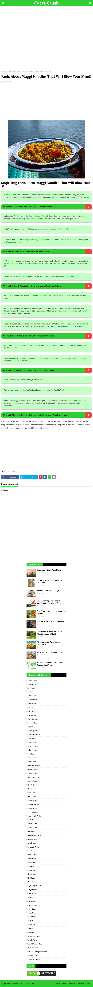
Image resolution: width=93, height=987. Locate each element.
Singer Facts (31, 913)
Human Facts (32, 828)
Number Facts (32, 870)
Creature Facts (32, 746)
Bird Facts (31, 711)
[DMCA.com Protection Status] (42, 976)
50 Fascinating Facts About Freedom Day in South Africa (49, 602)
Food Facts (10, 71)
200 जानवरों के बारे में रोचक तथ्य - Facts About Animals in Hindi (49, 633)
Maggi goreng (68, 276)
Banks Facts (31, 703)
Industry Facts (32, 831)
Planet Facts (31, 874)
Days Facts (31, 754)
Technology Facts (33, 936)
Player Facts (31, 882)
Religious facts (32, 890)
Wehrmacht (42, 219)
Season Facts (32, 905)
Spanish (30, 921)
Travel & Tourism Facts (35, 944)
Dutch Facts (31, 762)
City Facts (30, 727)
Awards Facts (32, 700)
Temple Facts (32, 940)
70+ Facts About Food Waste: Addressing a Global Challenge (35, 370)
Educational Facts (33, 765)
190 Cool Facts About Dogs (48, 591)
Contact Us (72, 984)
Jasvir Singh (7, 82)
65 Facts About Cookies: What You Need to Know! (31, 252)
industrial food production (76, 401)
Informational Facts (34, 835)
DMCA (88, 984)
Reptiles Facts (32, 893)
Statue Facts (31, 932)
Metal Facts (31, 855)
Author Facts (31, 696)
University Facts (33, 955)
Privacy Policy (61, 984)
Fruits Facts (31, 796)
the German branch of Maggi (37, 216)
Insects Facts (32, 839)
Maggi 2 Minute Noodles (42, 295)
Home (3, 71)
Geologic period (33, 804)
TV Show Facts (32, 948)
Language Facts (33, 847)
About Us (81, 984)
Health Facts (31, 820)
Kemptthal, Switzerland (67, 229)
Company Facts (32, 731)
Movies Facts (32, 862)
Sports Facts (31, 924)
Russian (30, 897)
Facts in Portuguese (34, 777)
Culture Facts (32, 750)
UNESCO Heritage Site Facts (37, 952)
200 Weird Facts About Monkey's (50, 621)
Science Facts (32, 901)
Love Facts (31, 851)
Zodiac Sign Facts (33, 959)
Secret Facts (31, 909)
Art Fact (30, 692)
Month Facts (31, 859)
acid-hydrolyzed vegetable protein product (39, 240)
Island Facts (31, 843)
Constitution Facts (33, 734)
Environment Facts (33, 769)
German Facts (32, 808)
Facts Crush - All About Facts (24, 984)
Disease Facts (32, 758)
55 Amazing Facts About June (49, 570)
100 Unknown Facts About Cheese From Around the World (34, 207)
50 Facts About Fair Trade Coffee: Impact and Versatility (33, 336)
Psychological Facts (34, 886)
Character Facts (32, 719)
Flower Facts (31, 789)
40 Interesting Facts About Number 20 (48, 643)
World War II (12, 195)
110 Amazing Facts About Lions (50, 652)
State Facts (31, 928)
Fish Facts (31, 785)
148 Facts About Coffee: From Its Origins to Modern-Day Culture (36, 286)
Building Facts (32, 715)
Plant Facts (31, 878)
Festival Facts (32, 781)
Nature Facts (31, 866)
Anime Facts (31, 684)
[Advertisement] (46, 40)
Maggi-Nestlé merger (19, 358)
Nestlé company (13, 264)
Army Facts (31, 688)
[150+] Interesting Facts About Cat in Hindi (51, 612)
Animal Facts (32, 680)
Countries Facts (32, 742)
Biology (30, 707)
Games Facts (32, 800)
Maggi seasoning (14, 242)
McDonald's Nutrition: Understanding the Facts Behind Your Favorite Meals (40, 415)
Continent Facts (32, 738)
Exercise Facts (32, 773)
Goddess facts (32, 812)
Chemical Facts (32, 723)
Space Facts (31, 917)
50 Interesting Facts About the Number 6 (50, 581)
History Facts (32, 824)
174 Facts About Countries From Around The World (50, 664)
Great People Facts (34, 816)
